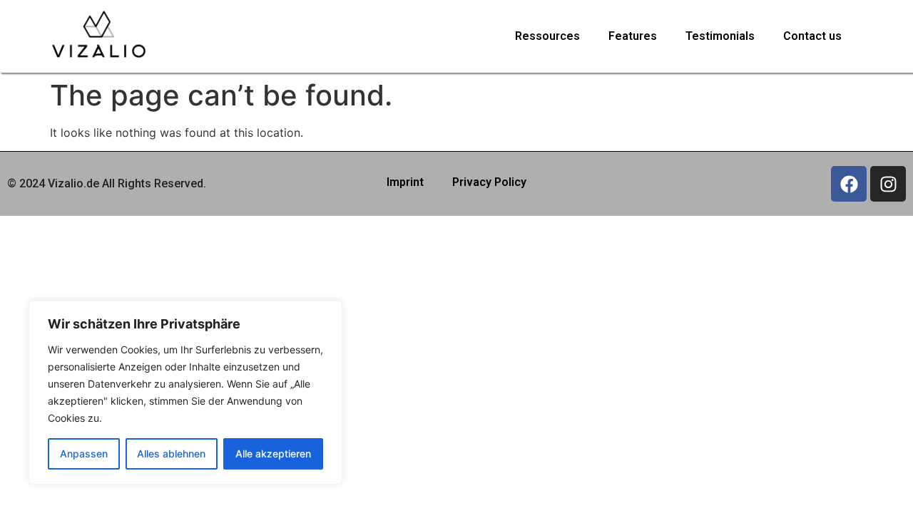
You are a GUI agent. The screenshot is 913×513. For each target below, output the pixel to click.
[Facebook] (849, 184)
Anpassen (84, 453)
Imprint (405, 182)
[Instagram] (888, 184)
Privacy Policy (489, 182)
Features (632, 36)
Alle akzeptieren (273, 453)
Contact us (812, 36)
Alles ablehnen (171, 453)
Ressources (547, 36)
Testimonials (720, 36)
